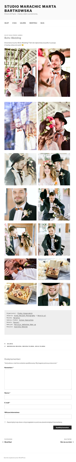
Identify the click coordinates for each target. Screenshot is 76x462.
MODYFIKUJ (33, 23)
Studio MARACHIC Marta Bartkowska (30, 8)
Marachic (16, 318)
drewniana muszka (14, 346)
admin (20, 35)
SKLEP (6, 23)
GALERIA (23, 23)
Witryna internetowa (11, 412)
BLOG (42, 23)
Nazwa (7, 393)
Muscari (16, 322)
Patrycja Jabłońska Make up (25, 324)
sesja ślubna (40, 346)
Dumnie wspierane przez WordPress (14, 457)
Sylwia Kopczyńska (26, 320)
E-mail (7, 403)
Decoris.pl (42, 316)
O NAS (14, 23)
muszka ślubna (28, 346)
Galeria (10, 343)
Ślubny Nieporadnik (25, 313)
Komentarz (9, 367)
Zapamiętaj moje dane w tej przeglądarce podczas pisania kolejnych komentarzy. (34, 422)
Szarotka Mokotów (21, 327)
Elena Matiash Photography (24, 316)
